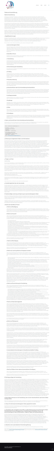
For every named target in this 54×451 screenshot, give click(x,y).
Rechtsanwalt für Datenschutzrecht (41, 429)
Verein (41, 5)
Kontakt (45, 5)
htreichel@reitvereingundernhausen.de (14, 135)
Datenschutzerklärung (8, 447)
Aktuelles (37, 5)
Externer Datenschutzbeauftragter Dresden (16, 429)
